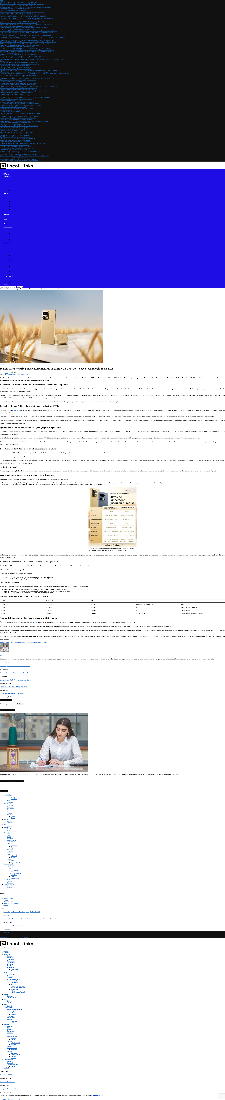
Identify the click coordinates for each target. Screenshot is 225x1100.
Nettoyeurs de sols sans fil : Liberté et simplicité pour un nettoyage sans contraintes (23, 143)
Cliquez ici (175, 774)
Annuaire (6, 900)
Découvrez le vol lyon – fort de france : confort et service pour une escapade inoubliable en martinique (28, 70)
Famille (9, 258)
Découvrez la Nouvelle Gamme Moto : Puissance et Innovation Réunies (20, 96)
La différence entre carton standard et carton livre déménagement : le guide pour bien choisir (25, 7)
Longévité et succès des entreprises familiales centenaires (15, 69)
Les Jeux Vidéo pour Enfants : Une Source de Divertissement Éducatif (19, 103)
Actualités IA (14, 233)
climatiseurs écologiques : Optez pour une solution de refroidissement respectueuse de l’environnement (28, 86)
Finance (9, 178)
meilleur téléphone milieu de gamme (26, 642)
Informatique (11, 236)
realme (33, 622)
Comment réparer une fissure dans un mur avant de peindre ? (17, 26)
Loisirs (9, 268)
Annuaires (13, 282)
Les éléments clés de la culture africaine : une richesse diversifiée (18, 118)
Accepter (95, 1095)
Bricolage (10, 197)
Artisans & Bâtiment (13, 200)
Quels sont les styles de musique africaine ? (12, 115)
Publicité (9, 279)
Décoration (10, 195)
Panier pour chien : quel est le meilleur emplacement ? (15, 65)
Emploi (9, 263)
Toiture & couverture (17, 212)
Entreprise (7, 176)
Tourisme (10, 216)
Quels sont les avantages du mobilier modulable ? (13, 10)
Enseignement (11, 265)
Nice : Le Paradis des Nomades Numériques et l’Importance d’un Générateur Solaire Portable (26, 43)
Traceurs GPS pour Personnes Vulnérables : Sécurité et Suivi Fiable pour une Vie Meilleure (25, 51)
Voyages (6, 214)
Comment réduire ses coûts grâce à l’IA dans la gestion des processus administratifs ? (23, 16)
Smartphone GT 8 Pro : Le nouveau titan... (15, 680)
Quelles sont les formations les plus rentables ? (13, 107)
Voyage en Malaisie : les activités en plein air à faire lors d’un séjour (19, 160)
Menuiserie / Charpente (17, 208)
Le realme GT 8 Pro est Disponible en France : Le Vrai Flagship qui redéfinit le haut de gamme (26, 32)
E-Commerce (14, 239)
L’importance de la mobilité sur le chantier (11, 34)
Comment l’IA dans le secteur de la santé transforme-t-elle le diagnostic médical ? (22, 15)
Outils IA (13, 230)
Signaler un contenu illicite (11, 903)
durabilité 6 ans (8, 642)
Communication (8, 276)
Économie (10, 249)
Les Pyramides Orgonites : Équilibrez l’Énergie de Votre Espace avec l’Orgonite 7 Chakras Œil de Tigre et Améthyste (32, 37)
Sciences (9, 247)
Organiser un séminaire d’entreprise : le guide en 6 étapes (16, 146)
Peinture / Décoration (17, 211)
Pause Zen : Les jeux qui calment (9, 53)
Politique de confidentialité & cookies (10, 1099)
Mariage (13, 262)
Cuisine (9, 198)
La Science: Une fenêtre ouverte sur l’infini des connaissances (17, 102)
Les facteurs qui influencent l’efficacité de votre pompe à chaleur (18, 159)
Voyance (13, 274)
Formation (14, 266)
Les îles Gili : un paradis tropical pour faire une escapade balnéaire (18, 154)
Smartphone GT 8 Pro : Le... (8, 1075)
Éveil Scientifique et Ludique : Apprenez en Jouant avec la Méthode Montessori (22, 56)
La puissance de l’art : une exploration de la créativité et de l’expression (19, 116)
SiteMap (26, 937)
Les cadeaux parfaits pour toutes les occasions (12, 94)
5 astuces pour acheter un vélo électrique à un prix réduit (15, 141)
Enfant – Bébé (14, 260)
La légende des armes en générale (12, 694)
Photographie (15, 271)
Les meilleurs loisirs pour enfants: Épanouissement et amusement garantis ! (20, 105)
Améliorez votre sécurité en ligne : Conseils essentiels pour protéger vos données (22, 91)
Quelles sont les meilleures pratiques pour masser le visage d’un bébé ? (19, 5)
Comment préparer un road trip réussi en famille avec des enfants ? (18, 23)
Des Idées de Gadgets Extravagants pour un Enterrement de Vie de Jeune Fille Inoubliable (25, 48)
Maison (6, 193)
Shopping (13, 269)
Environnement (11, 254)
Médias (9, 277)
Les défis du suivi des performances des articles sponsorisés (16, 77)
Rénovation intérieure (17, 206)
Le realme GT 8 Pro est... (7, 1082)
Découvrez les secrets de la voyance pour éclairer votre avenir (17, 89)
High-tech (10, 235)
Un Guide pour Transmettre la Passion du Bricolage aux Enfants (18, 75)
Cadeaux (13, 273)
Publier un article (8, 898)
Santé (5, 219)
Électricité (14, 205)
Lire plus (100, 1095)
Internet (9, 238)
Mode (5, 224)
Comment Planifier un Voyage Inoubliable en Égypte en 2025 (17, 67)
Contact (6, 284)
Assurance (10, 182)
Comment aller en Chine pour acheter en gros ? (13, 124)
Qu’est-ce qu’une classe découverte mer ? (11, 81)
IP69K (14, 642)
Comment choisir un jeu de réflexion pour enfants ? (14, 130)
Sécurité (13, 255)
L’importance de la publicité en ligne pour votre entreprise (16, 99)
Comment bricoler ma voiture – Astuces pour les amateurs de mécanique (20, 113)
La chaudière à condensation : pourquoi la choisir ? (14, 157)
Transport (10, 189)
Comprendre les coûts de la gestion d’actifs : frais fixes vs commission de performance (24, 27)
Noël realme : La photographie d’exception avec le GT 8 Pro (17, 29)
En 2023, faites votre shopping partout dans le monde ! (15, 137)
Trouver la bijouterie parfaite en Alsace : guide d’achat (15, 140)
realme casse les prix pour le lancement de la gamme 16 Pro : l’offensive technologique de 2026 (26, 24)
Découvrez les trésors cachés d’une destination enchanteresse (17, 92)
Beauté (9, 225)
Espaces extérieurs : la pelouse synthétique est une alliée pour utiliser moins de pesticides (24, 156)
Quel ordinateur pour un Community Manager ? (13, 134)
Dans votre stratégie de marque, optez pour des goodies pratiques (18, 80)
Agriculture (10, 184)
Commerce (10, 181)
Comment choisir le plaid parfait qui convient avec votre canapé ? (18, 138)
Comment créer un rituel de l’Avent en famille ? (13, 39)
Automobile (14, 190)
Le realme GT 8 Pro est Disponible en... (14, 687)
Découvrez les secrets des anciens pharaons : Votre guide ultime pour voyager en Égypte (24, 72)
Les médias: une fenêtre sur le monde (10, 100)
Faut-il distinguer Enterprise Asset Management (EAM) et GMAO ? (19, 83)
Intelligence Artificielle (13, 228)
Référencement (11, 281)
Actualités (6, 174)
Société (6, 243)
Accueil (6, 173)
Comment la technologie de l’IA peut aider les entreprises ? (16, 127)
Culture (9, 244)
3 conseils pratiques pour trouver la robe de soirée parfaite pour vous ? (19, 151)
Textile (9, 187)
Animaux (13, 257)
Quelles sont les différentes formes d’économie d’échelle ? (16, 122)
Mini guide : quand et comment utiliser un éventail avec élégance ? (18, 54)
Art (8, 246)
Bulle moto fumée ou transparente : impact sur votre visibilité (17, 46)
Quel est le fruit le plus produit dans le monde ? (13, 110)
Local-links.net (3, 937)
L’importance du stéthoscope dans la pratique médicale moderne (17, 84)
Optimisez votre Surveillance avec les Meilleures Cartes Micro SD (18, 62)
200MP (2, 642)
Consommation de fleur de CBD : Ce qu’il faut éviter (14, 135)
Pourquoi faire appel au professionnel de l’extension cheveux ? (17, 148)
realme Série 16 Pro (41, 642)
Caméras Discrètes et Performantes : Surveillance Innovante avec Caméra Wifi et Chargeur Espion (27, 40)
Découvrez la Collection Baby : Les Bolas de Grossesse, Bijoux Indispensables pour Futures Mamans (28, 42)
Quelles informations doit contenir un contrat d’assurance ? (16, 119)
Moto (12, 192)
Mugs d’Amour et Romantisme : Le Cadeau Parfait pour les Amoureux (19, 45)
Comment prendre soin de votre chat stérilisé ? (13, 129)
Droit (8, 252)
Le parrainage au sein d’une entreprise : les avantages (14, 145)
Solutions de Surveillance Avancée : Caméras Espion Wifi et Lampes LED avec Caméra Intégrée (27, 50)
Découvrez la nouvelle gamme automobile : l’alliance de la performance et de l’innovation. (25, 97)
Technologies (8, 227)
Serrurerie (14, 203)
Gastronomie (11, 217)
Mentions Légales (8, 901)
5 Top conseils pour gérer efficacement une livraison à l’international (19, 132)
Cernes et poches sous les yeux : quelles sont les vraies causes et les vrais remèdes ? (23, 21)
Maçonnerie (14, 209)
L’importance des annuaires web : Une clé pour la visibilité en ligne (18, 88)
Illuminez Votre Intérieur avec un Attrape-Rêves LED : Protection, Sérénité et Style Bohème (25, 35)
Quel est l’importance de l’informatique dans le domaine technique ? (19, 126)
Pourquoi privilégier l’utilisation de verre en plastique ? (15, 153)
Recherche (20, 287)
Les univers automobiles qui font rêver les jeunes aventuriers (16, 13)
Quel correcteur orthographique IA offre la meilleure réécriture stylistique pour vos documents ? (26, 18)
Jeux (12, 241)
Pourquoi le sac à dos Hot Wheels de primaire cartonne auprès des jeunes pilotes (22, 12)
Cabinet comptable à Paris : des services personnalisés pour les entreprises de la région (24, 121)
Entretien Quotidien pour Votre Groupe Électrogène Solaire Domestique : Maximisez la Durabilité (27, 78)
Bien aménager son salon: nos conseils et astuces (13, 149)
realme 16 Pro (16, 410)
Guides (13, 231)
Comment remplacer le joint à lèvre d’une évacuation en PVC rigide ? (19, 2)
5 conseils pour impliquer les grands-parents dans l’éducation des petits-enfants (22, 4)
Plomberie (14, 201)
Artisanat (9, 186)
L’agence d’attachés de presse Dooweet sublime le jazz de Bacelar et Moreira (21, 19)
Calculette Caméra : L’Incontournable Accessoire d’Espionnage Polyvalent (20, 58)
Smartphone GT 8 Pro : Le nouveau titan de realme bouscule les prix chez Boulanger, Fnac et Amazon (28, 31)
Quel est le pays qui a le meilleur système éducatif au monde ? (17, 108)
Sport (8, 222)
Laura (6, 373)
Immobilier (10, 179)
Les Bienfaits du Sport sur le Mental (10, 111)
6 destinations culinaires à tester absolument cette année (15, 8)
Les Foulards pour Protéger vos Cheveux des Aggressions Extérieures (19, 64)
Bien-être (9, 220)
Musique (9, 250)
